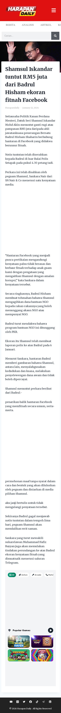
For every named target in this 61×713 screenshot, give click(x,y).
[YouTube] (11, 701)
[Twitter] (24, 701)
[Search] (55, 36)
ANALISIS (28, 24)
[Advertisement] (30, 222)
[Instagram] (17, 701)
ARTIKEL (46, 24)
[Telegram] (43, 701)
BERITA (10, 24)
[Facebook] (30, 701)
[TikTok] (37, 701)
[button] (52, 10)
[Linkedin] (50, 701)
